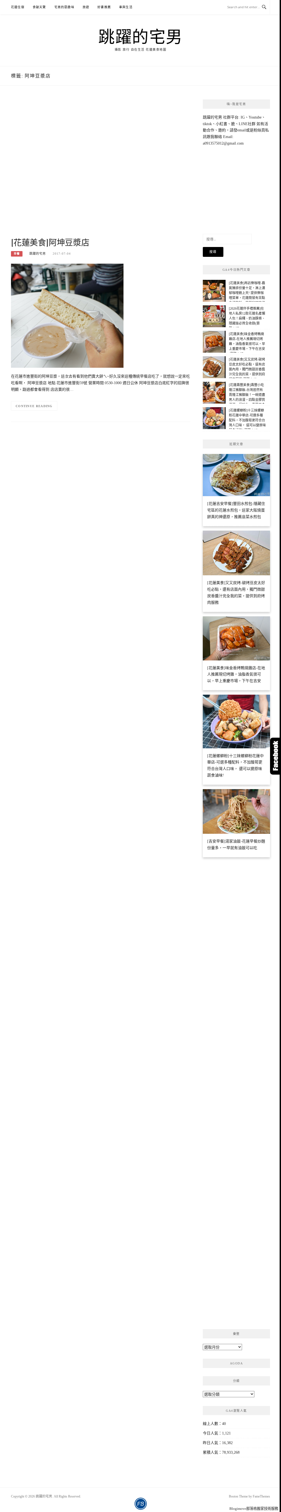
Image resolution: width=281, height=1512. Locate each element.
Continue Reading (34, 406)
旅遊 (86, 7)
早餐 (17, 253)
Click (275, 756)
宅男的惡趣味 (64, 7)
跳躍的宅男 (140, 36)
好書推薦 (104, 7)
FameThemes (261, 1496)
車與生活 (126, 7)
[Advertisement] (100, 167)
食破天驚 (39, 7)
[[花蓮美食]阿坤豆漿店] (67, 315)
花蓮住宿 (17, 7)
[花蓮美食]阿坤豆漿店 (50, 242)
